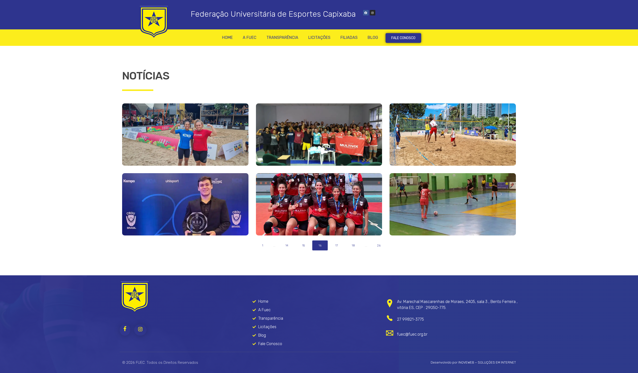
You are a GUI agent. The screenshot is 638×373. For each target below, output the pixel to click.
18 (353, 245)
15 (303, 245)
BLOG (373, 37)
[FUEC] (135, 296)
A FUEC (249, 37)
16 (320, 245)
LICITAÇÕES (319, 37)
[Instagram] (372, 12)
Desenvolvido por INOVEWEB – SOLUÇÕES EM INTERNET (473, 362)
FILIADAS (349, 37)
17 (336, 245)
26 (379, 245)
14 (286, 245)
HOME (227, 37)
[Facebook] (366, 12)
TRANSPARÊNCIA (282, 37)
